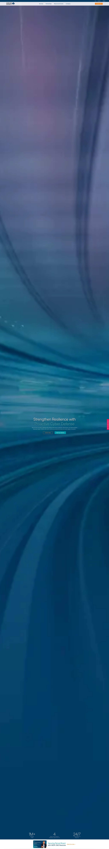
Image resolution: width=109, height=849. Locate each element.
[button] (104, 1)
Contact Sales (48, 432)
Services (41, 3)
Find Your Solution (60, 432)
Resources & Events (58, 3)
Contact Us (98, 3)
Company (68, 3)
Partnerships (49, 3)
